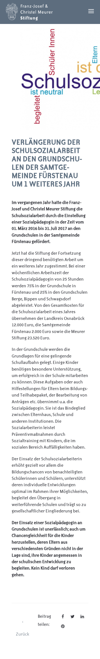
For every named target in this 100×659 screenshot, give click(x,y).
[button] (62, 616)
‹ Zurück (22, 623)
